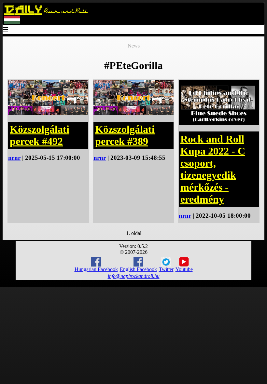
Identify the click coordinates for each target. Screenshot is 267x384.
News (134, 45)
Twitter (166, 269)
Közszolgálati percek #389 (125, 135)
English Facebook (138, 269)
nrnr (14, 157)
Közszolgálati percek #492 (39, 135)
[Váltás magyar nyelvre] (12, 22)
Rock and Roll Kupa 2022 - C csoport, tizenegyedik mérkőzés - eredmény (212, 169)
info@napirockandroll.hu (134, 276)
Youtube (184, 269)
